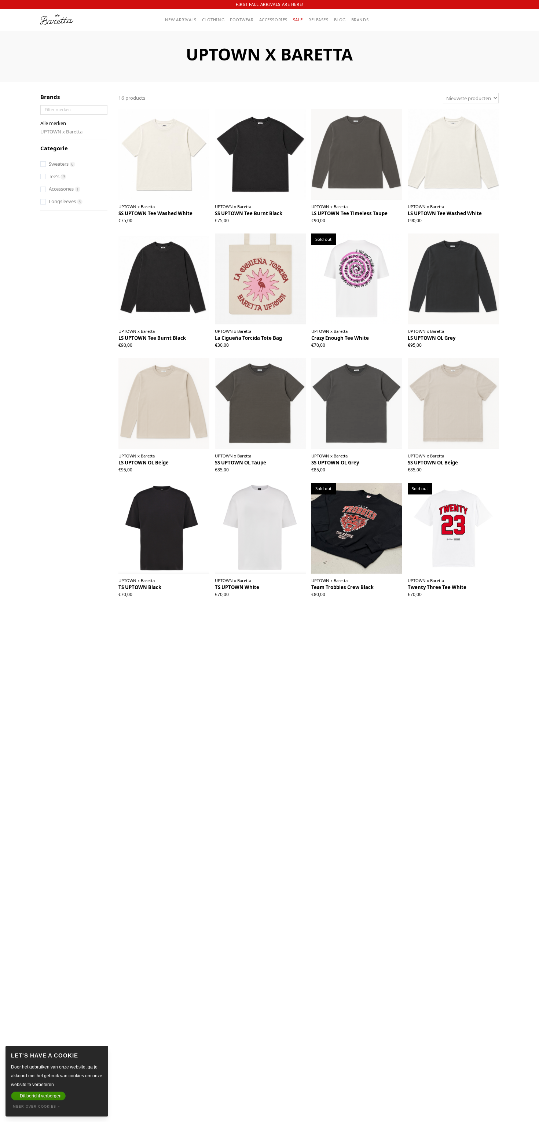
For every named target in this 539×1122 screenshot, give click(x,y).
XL (167, 217)
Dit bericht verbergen (41, 1096)
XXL (176, 217)
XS (146, 591)
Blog (340, 19)
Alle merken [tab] (53, 123)
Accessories (273, 19)
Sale (298, 19)
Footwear (242, 19)
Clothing (213, 19)
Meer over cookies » (36, 1106)
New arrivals (181, 19)
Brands (359, 19)
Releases (318, 19)
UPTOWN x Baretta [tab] (61, 131)
